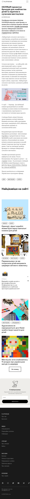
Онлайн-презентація (21, 27)
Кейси (3, 446)
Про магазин (5, 466)
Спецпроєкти (6, 428)
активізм (5, 258)
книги (11, 223)
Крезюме (5, 473)
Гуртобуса (5, 136)
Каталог (4, 456)
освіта (19, 179)
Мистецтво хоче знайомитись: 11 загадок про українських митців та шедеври (15, 362)
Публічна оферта (7, 463)
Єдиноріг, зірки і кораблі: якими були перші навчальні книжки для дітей (14, 228)
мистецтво (11, 179)
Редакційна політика (8, 431)
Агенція (4, 441)
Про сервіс (5, 475)
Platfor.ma (5, 414)
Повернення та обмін (8, 461)
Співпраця (5, 433)
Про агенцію (5, 443)
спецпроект (16, 322)
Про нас (4, 416)
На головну (15, 369)
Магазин (4, 453)
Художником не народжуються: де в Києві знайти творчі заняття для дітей (13, 329)
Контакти (4, 419)
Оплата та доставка (8, 458)
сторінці (4, 33)
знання (5, 223)
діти (4, 179)
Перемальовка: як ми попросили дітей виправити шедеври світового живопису (14, 263)
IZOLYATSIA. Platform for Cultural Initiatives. (14, 166)
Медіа (3, 426)
